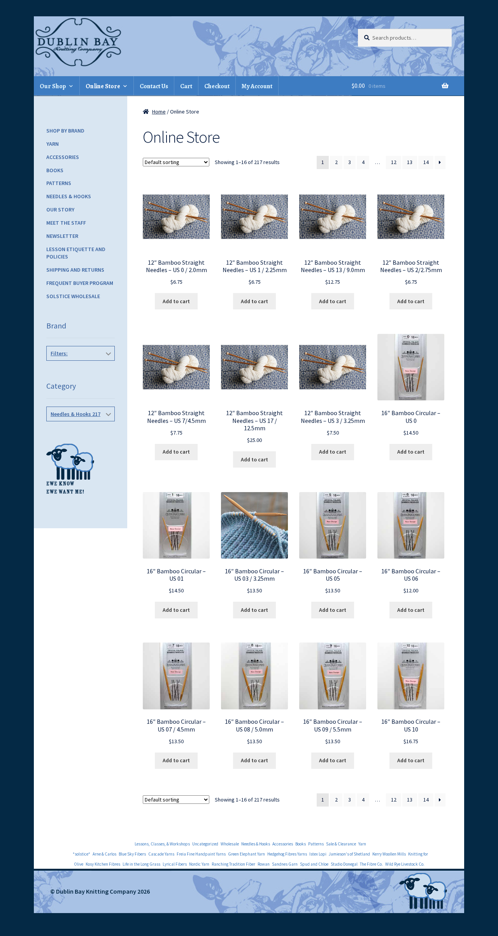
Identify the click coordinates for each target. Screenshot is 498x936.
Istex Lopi (317, 854)
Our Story (60, 209)
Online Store (103, 86)
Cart (186, 86)
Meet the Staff (66, 222)
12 (393, 162)
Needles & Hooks (68, 196)
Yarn (52, 143)
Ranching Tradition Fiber (233, 864)
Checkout (217, 86)
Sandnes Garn (285, 864)
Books (54, 170)
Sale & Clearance (341, 844)
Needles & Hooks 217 (75, 413)
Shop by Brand (65, 130)
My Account (257, 86)
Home (159, 111)
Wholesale (230, 844)
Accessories (62, 157)
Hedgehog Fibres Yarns (287, 854)
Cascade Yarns (161, 854)
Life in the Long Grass (141, 864)
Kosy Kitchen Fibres (103, 864)
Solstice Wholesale (73, 296)
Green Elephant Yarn (246, 854)
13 (409, 162)
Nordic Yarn (199, 864)
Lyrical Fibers (175, 864)
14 (426, 162)
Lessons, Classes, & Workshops (162, 844)
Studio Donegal (344, 864)
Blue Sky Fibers (132, 854)
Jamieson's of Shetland (349, 854)
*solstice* (81, 854)
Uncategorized (205, 844)
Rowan (264, 864)
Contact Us (154, 86)
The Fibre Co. (371, 864)
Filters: (59, 353)
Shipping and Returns (75, 269)
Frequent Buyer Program (79, 282)
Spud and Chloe (314, 864)
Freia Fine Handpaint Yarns (201, 854)
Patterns (58, 183)
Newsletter (62, 235)
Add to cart (176, 301)
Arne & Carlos (104, 854)
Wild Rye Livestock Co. (404, 864)
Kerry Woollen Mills (389, 854)
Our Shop (53, 86)
